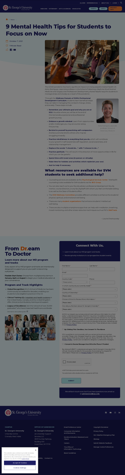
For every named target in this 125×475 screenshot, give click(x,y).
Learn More (25, 458)
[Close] (36, 450)
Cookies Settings (19, 468)
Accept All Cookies (20, 463)
